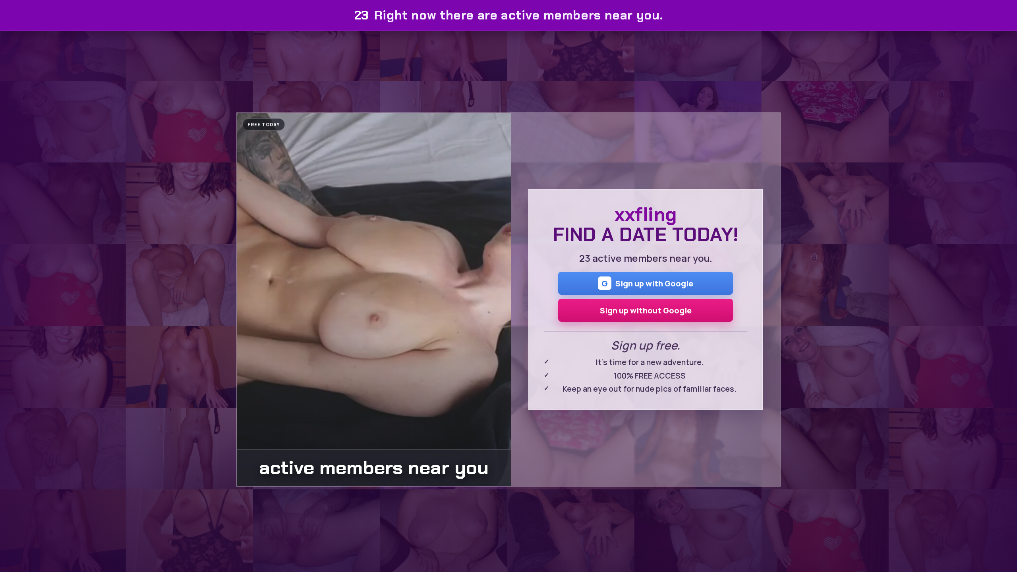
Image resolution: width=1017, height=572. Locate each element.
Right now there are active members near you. (508, 15)
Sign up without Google (646, 310)
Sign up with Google (647, 283)
